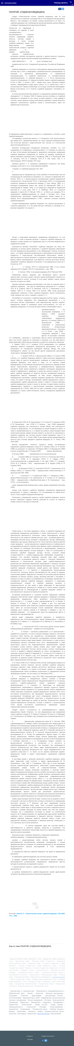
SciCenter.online (10, 3)
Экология (12, 1014)
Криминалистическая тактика (28, 972)
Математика (35, 1002)
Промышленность (16, 1007)
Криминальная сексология (18, 975)
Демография (36, 996)
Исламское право (34, 963)
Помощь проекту (61, 3)
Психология (31, 1007)
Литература (13, 1002)
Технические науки (39, 1009)
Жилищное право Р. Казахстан (43, 961)
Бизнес (30, 993)
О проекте (30, 1036)
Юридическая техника (25, 986)
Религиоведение (56, 1007)
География (13, 996)
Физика (12, 1011)
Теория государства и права (20, 979)
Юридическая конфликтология (25, 984)
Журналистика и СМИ (31, 998)
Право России (41, 1005)
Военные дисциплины (54, 993)
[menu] (2, 3)
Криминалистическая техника (52, 972)
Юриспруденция (43, 1014)
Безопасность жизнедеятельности (50, 991)
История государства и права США (45, 968)
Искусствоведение (35, 1000)
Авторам (30, 1039)
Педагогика (13, 1005)
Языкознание (56, 1014)
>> (72, 4)
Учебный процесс (57, 1009)
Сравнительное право (21, 977)
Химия (40, 1011)
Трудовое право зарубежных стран (44, 979)
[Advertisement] (50, 40)
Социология (13, 1009)
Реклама (42, 1007)
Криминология (34, 975)
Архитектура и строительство (22, 991)
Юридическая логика (46, 984)
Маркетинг (24, 1002)
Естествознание (15, 998)
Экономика (21, 1014)
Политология (26, 1005)
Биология (39, 993)
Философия (21, 1011)
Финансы (31, 1011)
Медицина (47, 1002)
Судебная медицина (58, 977)
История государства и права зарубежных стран (37, 966)
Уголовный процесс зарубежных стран (41, 981)
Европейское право (22, 961)
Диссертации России (54, 996)
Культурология (58, 1000)
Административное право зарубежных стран (25, 959)
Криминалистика (42, 970)
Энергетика (31, 1014)
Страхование (25, 1009)
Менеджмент (58, 1002)
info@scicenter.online (47, 1036)
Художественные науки (54, 1011)
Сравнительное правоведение (40, 977)
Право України (57, 1005)
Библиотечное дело (17, 993)
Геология (24, 996)
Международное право (49, 975)
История (47, 1000)
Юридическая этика (41, 986)
